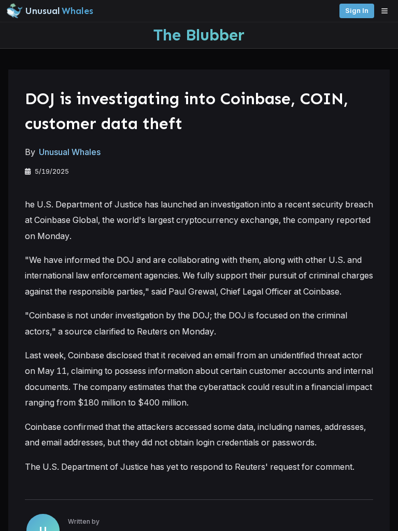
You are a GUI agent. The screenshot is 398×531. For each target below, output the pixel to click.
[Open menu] (387, 11)
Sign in (356, 11)
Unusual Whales (70, 152)
